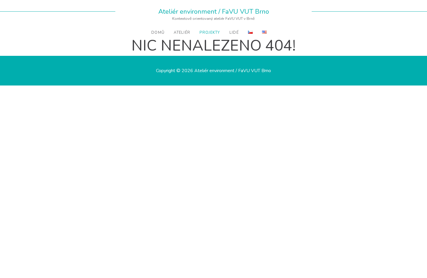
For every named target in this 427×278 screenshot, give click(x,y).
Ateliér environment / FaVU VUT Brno (213, 11)
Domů (157, 32)
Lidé (234, 32)
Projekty (210, 32)
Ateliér (182, 32)
